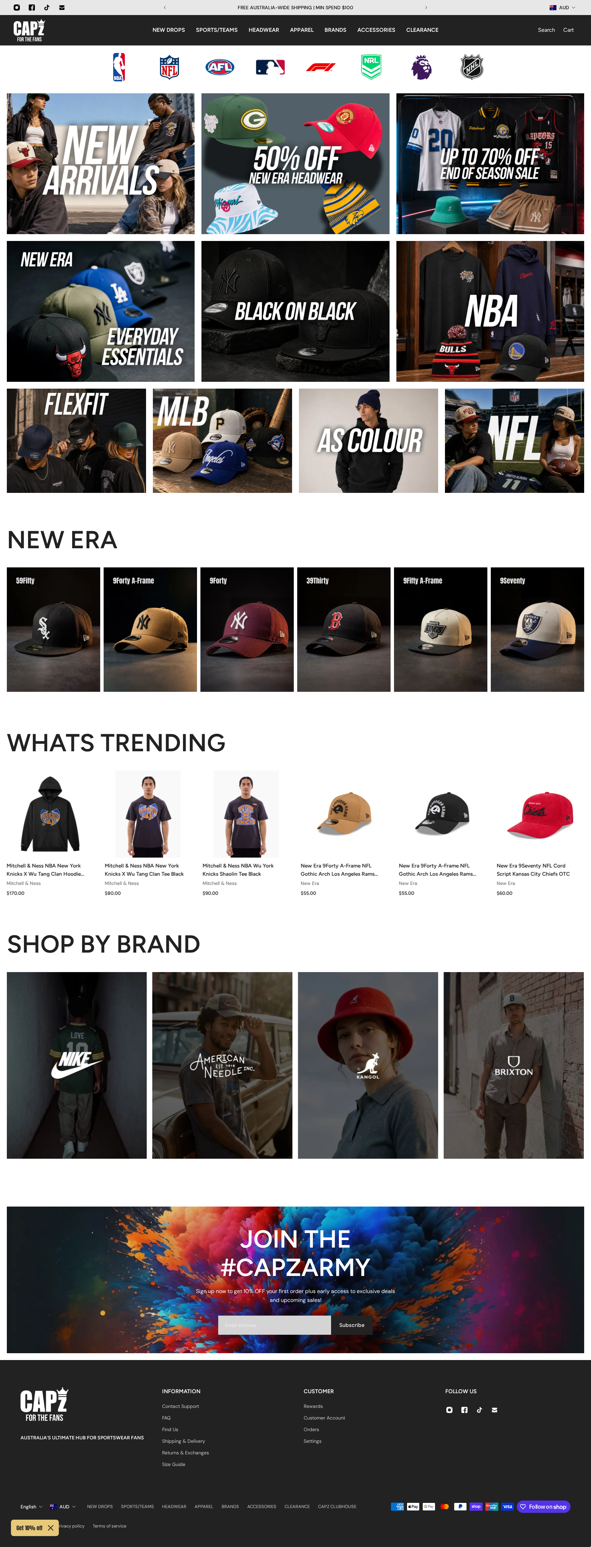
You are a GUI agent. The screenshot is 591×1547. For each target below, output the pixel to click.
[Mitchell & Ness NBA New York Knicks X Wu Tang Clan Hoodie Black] (50, 814)
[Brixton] (514, 1065)
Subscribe (352, 1325)
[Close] (50, 1528)
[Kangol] (368, 1065)
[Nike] (76, 1065)
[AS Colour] (368, 441)
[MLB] (222, 441)
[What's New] (101, 163)
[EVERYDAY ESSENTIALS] (101, 311)
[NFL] (514, 441)
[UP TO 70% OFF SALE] (490, 163)
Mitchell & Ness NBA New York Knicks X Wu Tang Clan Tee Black (144, 869)
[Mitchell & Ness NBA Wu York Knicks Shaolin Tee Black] (246, 814)
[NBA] (490, 311)
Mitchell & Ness (23, 883)
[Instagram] (16, 7)
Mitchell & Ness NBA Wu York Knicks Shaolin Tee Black (238, 869)
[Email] (61, 7)
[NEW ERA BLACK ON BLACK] (295, 311)
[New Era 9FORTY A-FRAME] (150, 629)
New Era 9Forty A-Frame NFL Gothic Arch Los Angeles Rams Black (436, 870)
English (28, 1507)
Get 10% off (29, 1528)
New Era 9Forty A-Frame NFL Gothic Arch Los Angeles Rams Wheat (338, 870)
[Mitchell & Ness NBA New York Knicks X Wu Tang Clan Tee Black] (148, 814)
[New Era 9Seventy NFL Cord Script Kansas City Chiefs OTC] (540, 814)
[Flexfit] (76, 441)
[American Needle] (222, 1065)
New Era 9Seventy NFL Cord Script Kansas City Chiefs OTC (533, 869)
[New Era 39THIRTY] (344, 629)
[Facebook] (31, 7)
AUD (64, 1507)
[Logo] (29, 30)
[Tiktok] (46, 7)
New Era (310, 883)
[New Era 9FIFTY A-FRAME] (440, 629)
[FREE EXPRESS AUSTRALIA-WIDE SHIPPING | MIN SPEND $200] (295, 7)
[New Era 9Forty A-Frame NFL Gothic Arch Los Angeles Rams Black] (442, 814)
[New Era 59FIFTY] (53, 629)
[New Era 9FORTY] (247, 629)
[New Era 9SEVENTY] (537, 629)
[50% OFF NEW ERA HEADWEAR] (295, 163)
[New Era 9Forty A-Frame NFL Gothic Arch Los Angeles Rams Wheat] (344, 814)
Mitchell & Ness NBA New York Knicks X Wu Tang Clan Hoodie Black (43, 870)
